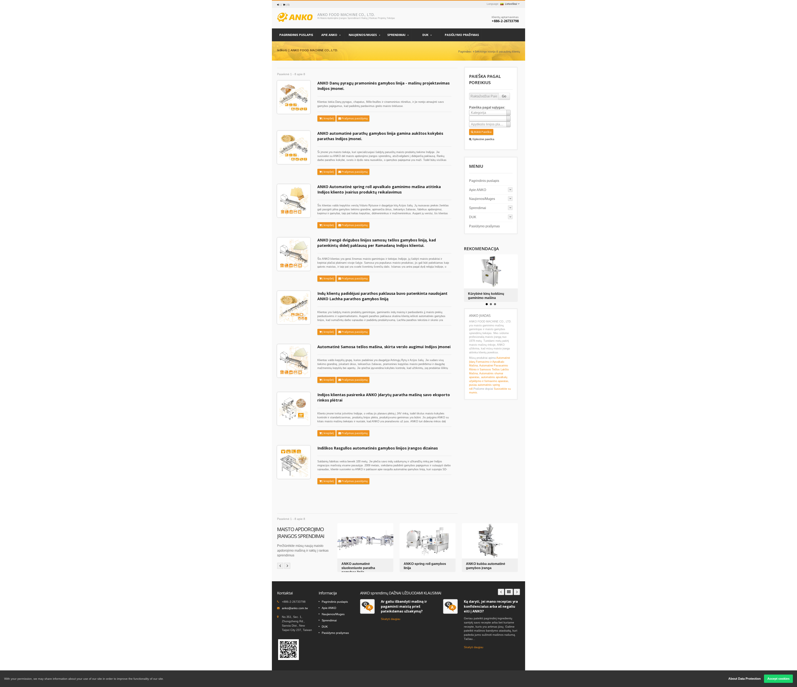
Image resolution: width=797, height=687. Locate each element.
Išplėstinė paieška (483, 139)
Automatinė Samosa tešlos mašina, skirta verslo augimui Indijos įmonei (384, 346)
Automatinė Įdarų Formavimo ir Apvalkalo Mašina (489, 361)
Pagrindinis (465, 51)
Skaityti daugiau (390, 619)
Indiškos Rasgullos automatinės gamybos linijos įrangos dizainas (377, 448)
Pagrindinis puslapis (296, 35)
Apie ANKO (329, 35)
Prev (280, 566)
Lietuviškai (511, 3)
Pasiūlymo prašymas (462, 35)
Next (287, 566)
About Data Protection (744, 678)
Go (504, 96)
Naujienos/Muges (363, 35)
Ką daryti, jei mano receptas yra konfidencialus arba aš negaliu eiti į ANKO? (491, 606)
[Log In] (278, 4)
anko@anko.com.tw (295, 608)
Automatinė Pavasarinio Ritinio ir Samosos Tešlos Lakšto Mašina (489, 369)
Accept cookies (778, 678)
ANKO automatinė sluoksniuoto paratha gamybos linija (358, 568)
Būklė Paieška (482, 132)
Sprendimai (396, 35)
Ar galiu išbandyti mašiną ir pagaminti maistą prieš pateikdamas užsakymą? (404, 606)
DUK (425, 35)
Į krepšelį (328, 118)
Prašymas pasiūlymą (354, 118)
